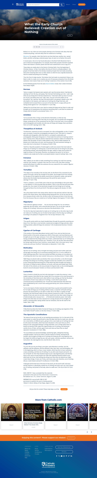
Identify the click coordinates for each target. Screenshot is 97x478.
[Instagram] (64, 456)
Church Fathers (50, 83)
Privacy (43, 472)
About (68, 4)
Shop (74, 4)
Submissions (48, 448)
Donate (81, 4)
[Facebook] (56, 456)
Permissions (48, 450)
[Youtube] (61, 456)
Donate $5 (64, 389)
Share (70, 35)
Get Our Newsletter (64, 447)
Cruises (37, 454)
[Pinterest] (66, 456)
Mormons (26, 56)
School (37, 450)
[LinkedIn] (71, 456)
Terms (40, 472)
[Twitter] (59, 456)
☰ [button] (13, 4)
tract (26, 20)
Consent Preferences (54, 472)
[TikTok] (69, 456)
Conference (38, 452)
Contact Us (47, 472)
